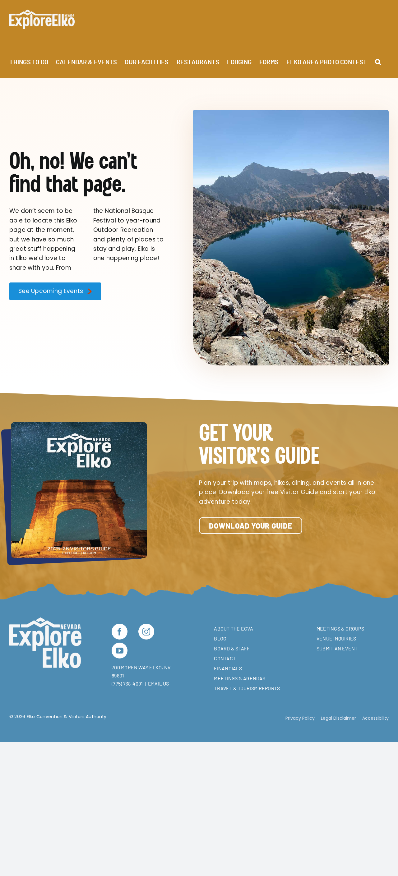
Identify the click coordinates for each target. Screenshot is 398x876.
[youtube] (119, 650)
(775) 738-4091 (127, 683)
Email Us (158, 683)
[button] (378, 58)
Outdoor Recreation (123, 230)
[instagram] (146, 632)
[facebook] (119, 632)
